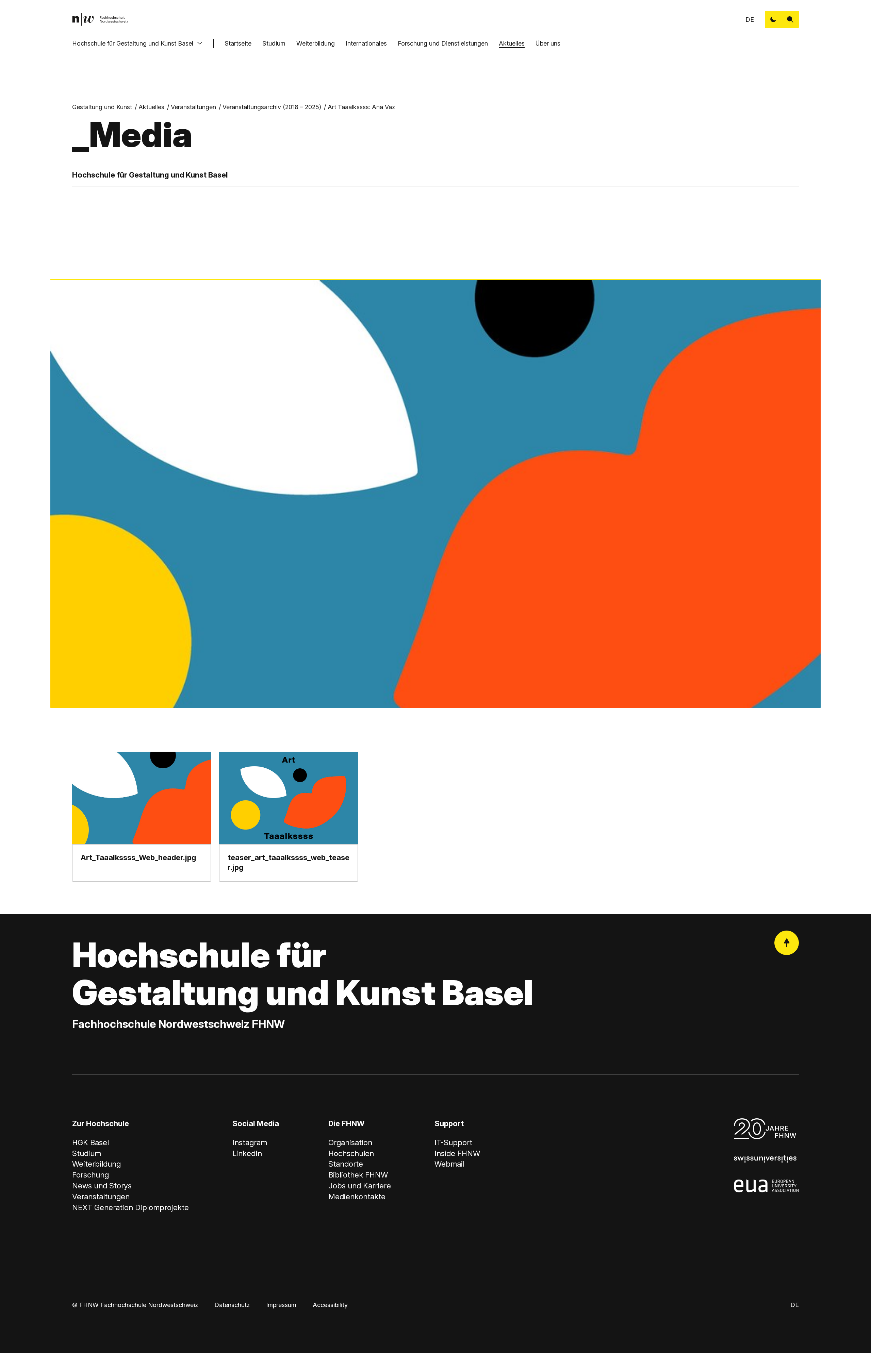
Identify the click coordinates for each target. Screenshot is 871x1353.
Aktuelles (512, 43)
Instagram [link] (249, 1142)
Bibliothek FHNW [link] (358, 1174)
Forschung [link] (90, 1174)
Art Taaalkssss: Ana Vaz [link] (361, 107)
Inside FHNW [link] (457, 1153)
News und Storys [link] (102, 1185)
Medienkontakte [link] (356, 1196)
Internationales (366, 43)
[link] (100, 19)
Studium (273, 43)
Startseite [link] (238, 43)
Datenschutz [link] (232, 1304)
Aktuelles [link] (151, 107)
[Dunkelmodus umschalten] (773, 19)
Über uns (548, 43)
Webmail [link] (449, 1163)
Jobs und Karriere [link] (359, 1185)
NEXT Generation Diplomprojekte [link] (130, 1207)
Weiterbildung (315, 43)
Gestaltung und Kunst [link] (102, 107)
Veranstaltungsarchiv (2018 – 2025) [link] (272, 107)
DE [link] (749, 19)
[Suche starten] (790, 19)
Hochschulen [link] (351, 1153)
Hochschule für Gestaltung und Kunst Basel (132, 43)
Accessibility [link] (330, 1304)
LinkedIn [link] (247, 1153)
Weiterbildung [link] (96, 1163)
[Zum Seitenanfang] (786, 943)
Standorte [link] (345, 1163)
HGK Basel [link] (90, 1142)
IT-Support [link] (453, 1142)
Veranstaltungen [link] (193, 107)
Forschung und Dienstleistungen (443, 43)
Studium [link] (86, 1153)
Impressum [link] (281, 1304)
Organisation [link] (350, 1142)
